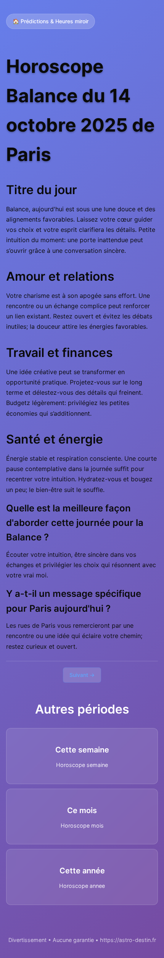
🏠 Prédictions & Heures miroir (50, 21)
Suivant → (82, 675)
